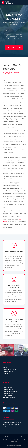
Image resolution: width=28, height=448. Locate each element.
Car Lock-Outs (7, 387)
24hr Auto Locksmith (9, 369)
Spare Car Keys (7, 395)
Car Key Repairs (8, 393)
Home (5, 367)
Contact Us (6, 373)
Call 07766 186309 (14, 48)
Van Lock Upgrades (9, 397)
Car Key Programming (10, 391)
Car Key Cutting (8, 371)
